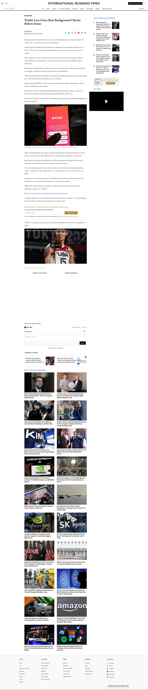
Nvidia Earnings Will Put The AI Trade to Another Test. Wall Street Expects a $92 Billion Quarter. (39, 480)
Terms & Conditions (68, 668)
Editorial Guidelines (71, 273)
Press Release (44, 673)
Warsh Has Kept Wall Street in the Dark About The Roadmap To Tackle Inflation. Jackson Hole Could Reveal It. (39, 564)
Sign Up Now (110, 83)
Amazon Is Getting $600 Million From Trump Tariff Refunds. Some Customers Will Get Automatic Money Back (71, 620)
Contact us (65, 665)
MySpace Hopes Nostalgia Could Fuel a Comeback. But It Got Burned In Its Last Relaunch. (70, 648)
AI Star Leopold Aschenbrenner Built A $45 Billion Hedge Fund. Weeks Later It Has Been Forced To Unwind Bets (71, 592)
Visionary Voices (45, 663)
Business (75, 8)
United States (88, 673)
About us (65, 663)
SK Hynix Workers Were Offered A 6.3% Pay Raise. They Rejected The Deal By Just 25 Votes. (71, 536)
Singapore (87, 668)
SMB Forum (44, 668)
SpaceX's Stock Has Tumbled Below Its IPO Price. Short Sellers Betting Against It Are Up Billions (38, 648)
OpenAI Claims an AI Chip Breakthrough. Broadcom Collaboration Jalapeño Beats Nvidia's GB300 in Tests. (70, 395)
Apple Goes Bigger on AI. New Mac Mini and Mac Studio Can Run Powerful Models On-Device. (71, 480)
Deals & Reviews (106, 8)
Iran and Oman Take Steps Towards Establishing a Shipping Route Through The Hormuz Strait (71, 508)
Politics (54, 8)
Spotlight (43, 671)
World (48, 8)
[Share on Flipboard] (75, 32)
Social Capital (44, 665)
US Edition (141, 8)
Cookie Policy (66, 673)
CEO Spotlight (44, 676)
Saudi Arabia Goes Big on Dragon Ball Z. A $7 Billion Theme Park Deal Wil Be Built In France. (71, 451)
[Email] (81, 32)
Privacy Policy (74, 216)
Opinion (97, 8)
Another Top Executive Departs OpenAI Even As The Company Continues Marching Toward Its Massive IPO (71, 423)
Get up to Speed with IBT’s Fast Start (109, 79)
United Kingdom (89, 671)
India (86, 665)
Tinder (34, 40)
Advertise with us (67, 676)
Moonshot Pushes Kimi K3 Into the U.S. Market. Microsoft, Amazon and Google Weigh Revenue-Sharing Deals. (39, 451)
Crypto (82, 8)
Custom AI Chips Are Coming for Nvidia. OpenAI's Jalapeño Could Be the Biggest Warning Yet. (37, 536)
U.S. (43, 8)
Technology (90, 8)
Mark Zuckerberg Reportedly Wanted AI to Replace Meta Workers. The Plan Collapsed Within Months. (38, 395)
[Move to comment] (85, 32)
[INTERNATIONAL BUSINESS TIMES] (74, 3)
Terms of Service (64, 216)
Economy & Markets (64, 8)
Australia (87, 663)
